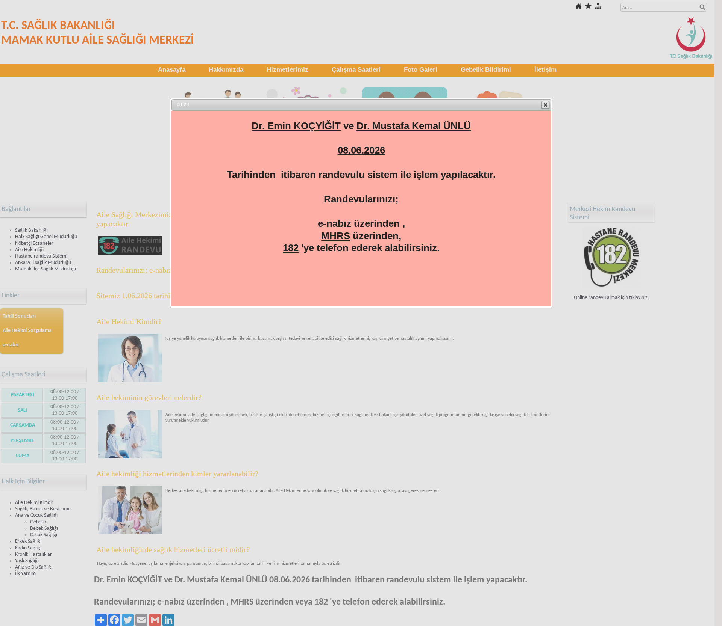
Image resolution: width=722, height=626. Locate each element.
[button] (545, 105)
